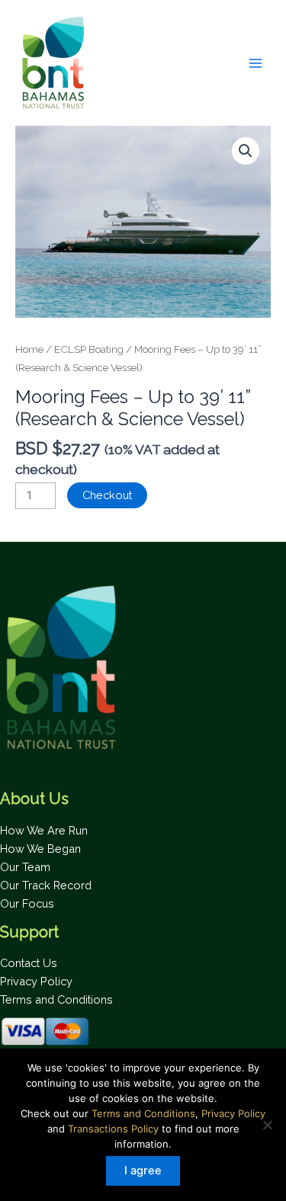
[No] (267, 1124)
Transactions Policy (113, 1129)
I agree (143, 1170)
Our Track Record (46, 885)
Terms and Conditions (56, 999)
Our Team (25, 866)
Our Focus (27, 903)
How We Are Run (44, 830)
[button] (245, 151)
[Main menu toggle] (255, 62)
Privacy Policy (36, 981)
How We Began (40, 848)
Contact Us (28, 962)
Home (29, 349)
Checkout (107, 494)
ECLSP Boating (89, 349)
